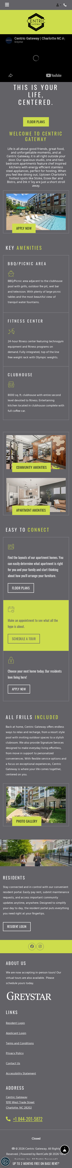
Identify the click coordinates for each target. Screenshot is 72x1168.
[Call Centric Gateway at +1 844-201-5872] (65, 4)
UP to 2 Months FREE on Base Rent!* (36, 1163)
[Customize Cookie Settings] (5, 1161)
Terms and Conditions (20, 1043)
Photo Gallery (26, 821)
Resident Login (19, 926)
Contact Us (13, 1063)
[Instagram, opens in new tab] (40, 946)
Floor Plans (36, 121)
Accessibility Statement (21, 1073)
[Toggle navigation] (7, 4)
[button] (59, 4)
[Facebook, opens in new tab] (32, 946)
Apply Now (26, 228)
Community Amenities (31, 467)
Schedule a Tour (24, 638)
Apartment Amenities (31, 510)
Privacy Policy (15, 1053)
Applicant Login (16, 1033)
